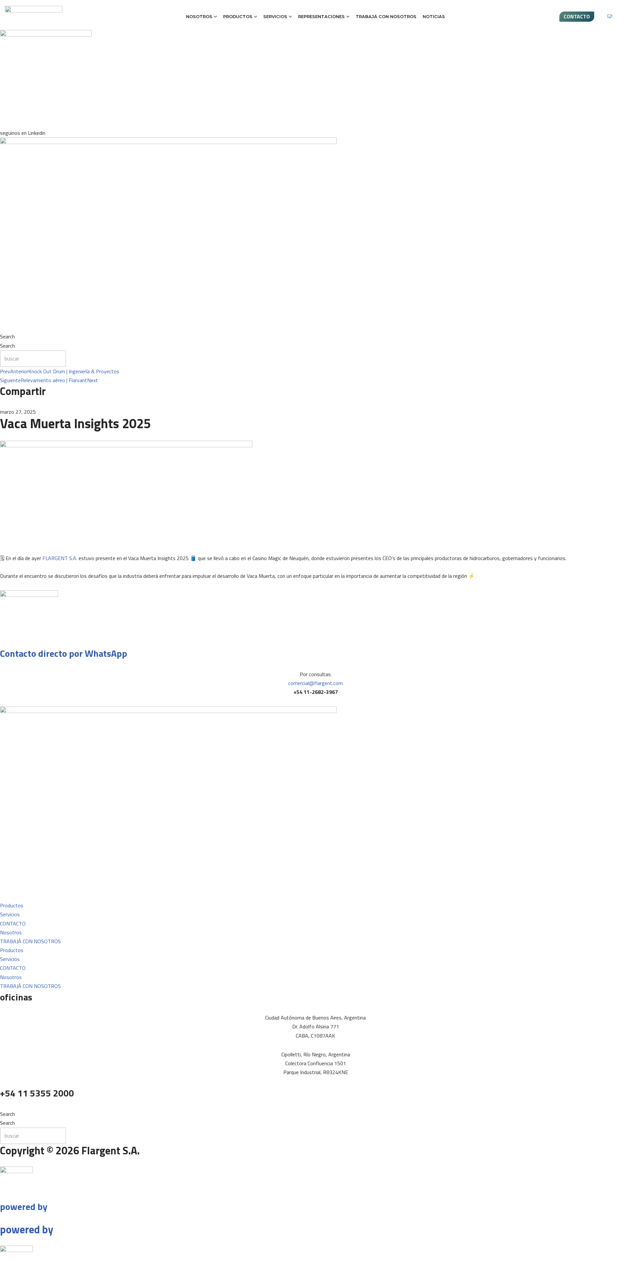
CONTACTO (577, 16)
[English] (610, 16)
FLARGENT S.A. (59, 558)
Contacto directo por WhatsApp (63, 653)
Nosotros (11, 932)
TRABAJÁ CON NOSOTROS (30, 941)
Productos (11, 905)
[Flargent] (33, 15)
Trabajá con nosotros (386, 16)
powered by (23, 1206)
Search (7, 336)
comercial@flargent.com (315, 683)
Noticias (434, 16)
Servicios (10, 914)
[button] (215, 16)
